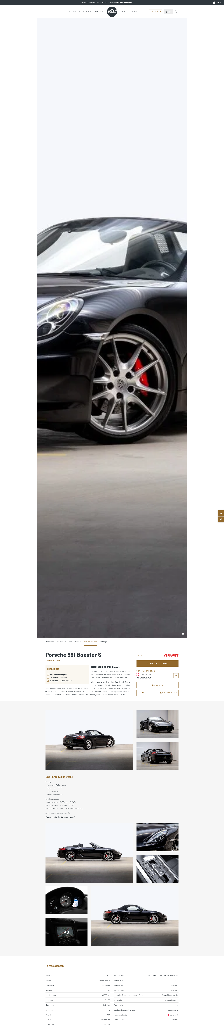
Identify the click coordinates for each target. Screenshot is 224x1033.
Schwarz (174, 985)
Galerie (60, 642)
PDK (108, 1015)
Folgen (154, 12)
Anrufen (158, 685)
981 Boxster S (104, 980)
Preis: (139, 655)
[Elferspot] (112, 12)
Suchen (72, 12)
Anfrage (103, 642)
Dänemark (174, 1015)
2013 (108, 975)
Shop (123, 12)
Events (133, 12)
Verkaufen (85, 12)
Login (218, 2)
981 (108, 990)
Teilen (147, 693)
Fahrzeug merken (158, 663)
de (169, 12)
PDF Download (169, 693)
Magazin (98, 12)
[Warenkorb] (176, 11)
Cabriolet (106, 985)
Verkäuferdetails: (147, 671)
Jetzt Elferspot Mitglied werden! (106, 2)
